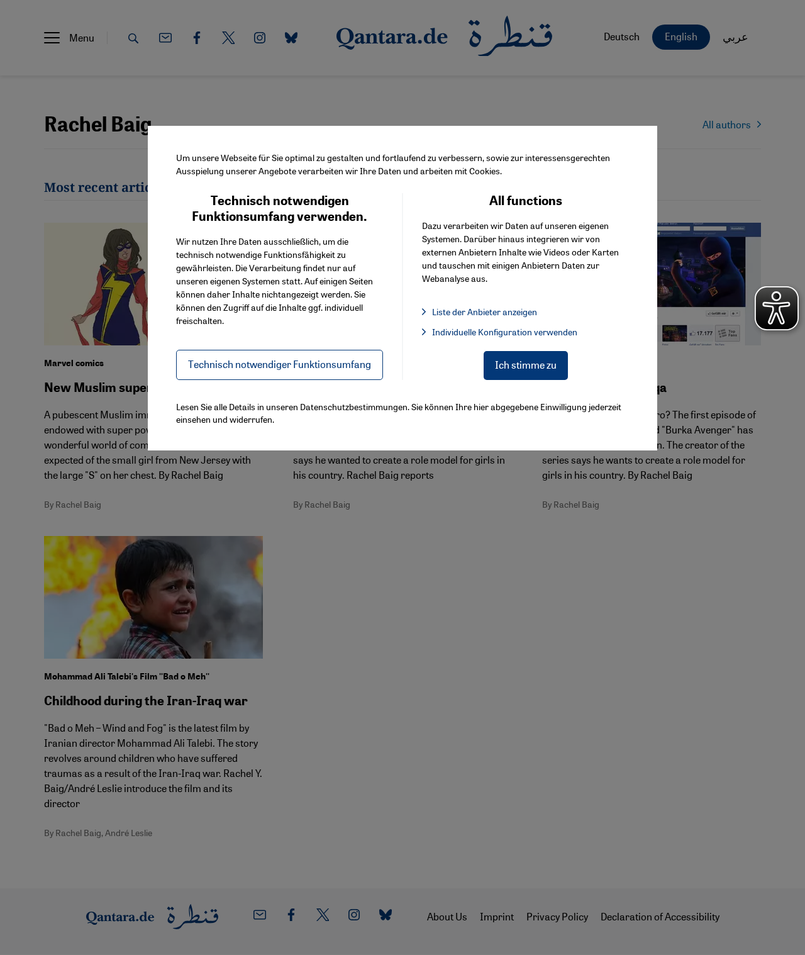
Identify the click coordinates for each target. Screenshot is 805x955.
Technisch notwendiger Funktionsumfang (279, 364)
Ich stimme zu (526, 364)
